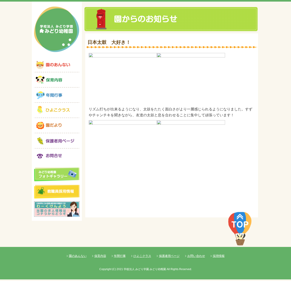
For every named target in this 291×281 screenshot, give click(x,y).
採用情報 (219, 256)
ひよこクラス (142, 256)
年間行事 (120, 256)
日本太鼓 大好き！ (109, 42)
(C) (114, 269)
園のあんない (78, 256)
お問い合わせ (196, 256)
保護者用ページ (169, 256)
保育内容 (100, 256)
